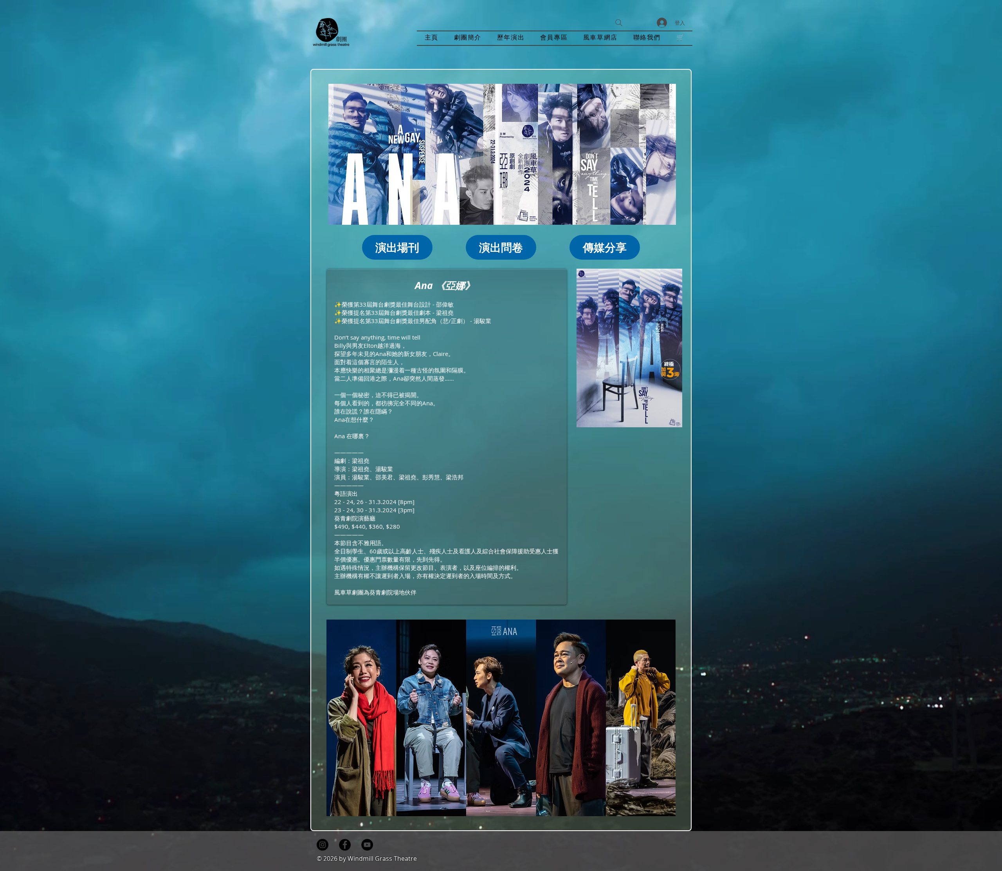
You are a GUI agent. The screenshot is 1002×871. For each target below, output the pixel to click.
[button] (510, 38)
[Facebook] (345, 845)
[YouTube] (367, 845)
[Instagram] (322, 845)
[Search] (619, 22)
